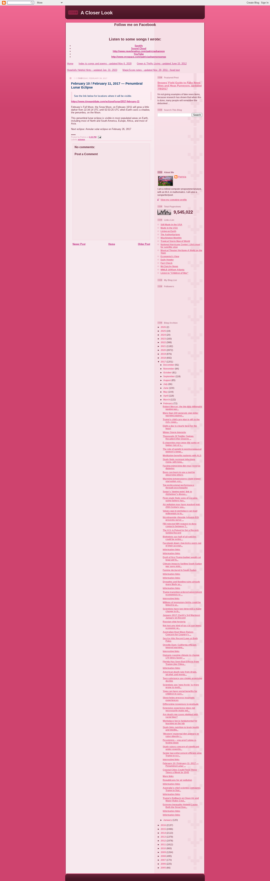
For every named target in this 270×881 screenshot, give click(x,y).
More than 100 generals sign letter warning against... (180, 414)
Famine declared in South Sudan (179, 570)
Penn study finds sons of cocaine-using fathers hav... (180, 499)
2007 (163, 860)
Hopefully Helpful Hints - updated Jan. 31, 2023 (92, 70)
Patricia (182, 177)
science (81, 139)
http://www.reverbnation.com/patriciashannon (139, 51)
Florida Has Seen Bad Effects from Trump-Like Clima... (181, 662)
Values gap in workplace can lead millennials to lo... (180, 512)
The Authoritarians (170, 234)
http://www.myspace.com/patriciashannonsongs (138, 56)
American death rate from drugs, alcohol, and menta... (180, 673)
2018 (163, 358)
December (169, 365)
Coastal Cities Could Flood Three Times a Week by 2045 (180, 771)
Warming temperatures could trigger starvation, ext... (182, 479)
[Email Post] (99, 137)
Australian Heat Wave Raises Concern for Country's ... (178, 633)
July (165, 384)
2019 (163, 354)
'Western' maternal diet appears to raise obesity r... (181, 735)
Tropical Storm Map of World (175, 241)
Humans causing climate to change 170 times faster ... (181, 656)
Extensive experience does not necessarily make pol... (179, 709)
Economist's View (170, 256)
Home (70, 63)
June (166, 388)
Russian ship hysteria (174, 621)
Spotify (139, 45)
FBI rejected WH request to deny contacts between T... (180, 525)
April (166, 395)
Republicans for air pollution (177, 780)
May (165, 392)
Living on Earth (168, 231)
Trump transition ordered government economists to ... (182, 593)
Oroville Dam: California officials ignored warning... (180, 646)
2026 (163, 327)
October (167, 372)
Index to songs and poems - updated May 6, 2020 (105, 63)
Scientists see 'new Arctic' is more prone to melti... (181, 686)
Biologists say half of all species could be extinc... (179, 537)
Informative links (171, 549)
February (168, 403)
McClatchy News (169, 266)
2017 (163, 361)
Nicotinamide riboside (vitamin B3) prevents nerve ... (181, 518)
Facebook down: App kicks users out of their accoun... (182, 544)
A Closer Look (97, 12)
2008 (163, 856)
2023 (163, 338)
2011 (163, 844)
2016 (163, 825)
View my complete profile (174, 200)
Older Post (144, 244)
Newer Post (79, 244)
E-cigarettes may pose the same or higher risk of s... (181, 443)
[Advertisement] (180, 144)
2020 (163, 350)
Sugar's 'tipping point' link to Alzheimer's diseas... (177, 492)
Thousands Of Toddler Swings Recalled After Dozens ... (178, 437)
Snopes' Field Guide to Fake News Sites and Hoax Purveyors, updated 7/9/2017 (179, 85)
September (169, 376)
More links (168, 776)
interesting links (171, 759)
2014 (163, 833)
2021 (163, 346)
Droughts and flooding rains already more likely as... (181, 583)
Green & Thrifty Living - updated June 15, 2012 (162, 63)
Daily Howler (167, 260)
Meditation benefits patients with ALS (182, 455)
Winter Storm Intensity (174, 432)
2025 (163, 331)
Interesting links (171, 598)
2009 (163, 852)
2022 (163, 342)
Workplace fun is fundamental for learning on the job (180, 722)
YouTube (139, 54)
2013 (163, 837)
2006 (163, 864)
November (169, 368)
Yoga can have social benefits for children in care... (180, 692)
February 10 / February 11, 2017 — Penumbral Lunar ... (181, 764)
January (167, 820)
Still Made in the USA (171, 224)
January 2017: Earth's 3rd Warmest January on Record (181, 616)
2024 (163, 335)
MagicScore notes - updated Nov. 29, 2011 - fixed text (151, 70)
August (167, 380)
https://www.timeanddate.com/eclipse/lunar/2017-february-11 (105, 101)
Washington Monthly (171, 238)
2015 (163, 829)
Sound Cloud (138, 48)
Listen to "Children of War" (174, 273)
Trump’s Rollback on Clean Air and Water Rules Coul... (181, 799)
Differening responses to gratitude (181, 704)
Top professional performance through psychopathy (178, 486)
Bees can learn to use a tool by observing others (179, 473)
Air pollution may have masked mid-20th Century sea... (181, 505)
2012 (163, 840)
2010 (163, 848)
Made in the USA (169, 228)
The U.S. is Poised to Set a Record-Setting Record (181, 531)
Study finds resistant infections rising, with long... (179, 460)
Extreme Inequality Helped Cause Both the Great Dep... (180, 805)
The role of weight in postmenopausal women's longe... (182, 450)
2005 (163, 867)
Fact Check (166, 263)
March (166, 399)
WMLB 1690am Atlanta (172, 269)
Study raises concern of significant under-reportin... (181, 747)
